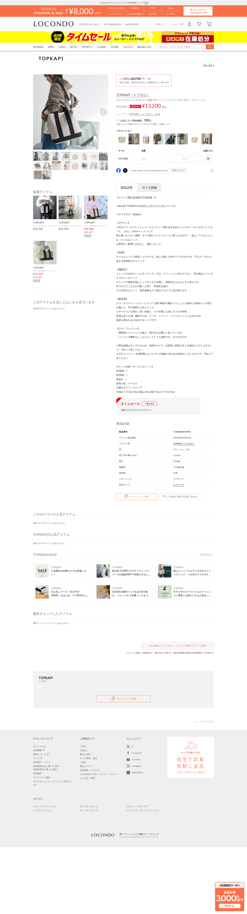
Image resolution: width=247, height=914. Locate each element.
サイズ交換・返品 (88, 758)
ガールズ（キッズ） (89, 806)
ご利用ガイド (160, 24)
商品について (86, 766)
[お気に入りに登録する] (208, 158)
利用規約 (37, 773)
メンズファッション (43, 810)
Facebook (136, 753)
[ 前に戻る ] (208, 65)
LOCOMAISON (112, 24)
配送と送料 (85, 754)
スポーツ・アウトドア (137, 806)
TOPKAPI (133, 95)
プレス (36, 758)
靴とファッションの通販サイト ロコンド (54, 24)
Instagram (137, 766)
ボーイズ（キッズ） (89, 810)
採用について (39, 754)
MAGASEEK (132, 24)
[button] (104, 112)
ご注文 (83, 746)
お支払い (84, 750)
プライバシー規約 (41, 777)
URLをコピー (178, 170)
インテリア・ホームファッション (142, 810)
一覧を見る (149, 403)
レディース (178, 484)
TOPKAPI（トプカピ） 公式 (144, 114)
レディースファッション (45, 806)
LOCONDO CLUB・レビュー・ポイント (99, 774)
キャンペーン (198, 11)
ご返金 (83, 762)
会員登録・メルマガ (89, 770)
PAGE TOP (204, 721)
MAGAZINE (137, 772)
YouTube (136, 759)
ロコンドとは (39, 746)
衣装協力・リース (41, 762)
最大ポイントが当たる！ (177, 645)
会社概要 (37, 750)
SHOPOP (205, 554)
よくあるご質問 (177, 24)
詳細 (146, 2)
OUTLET (89, 24)
